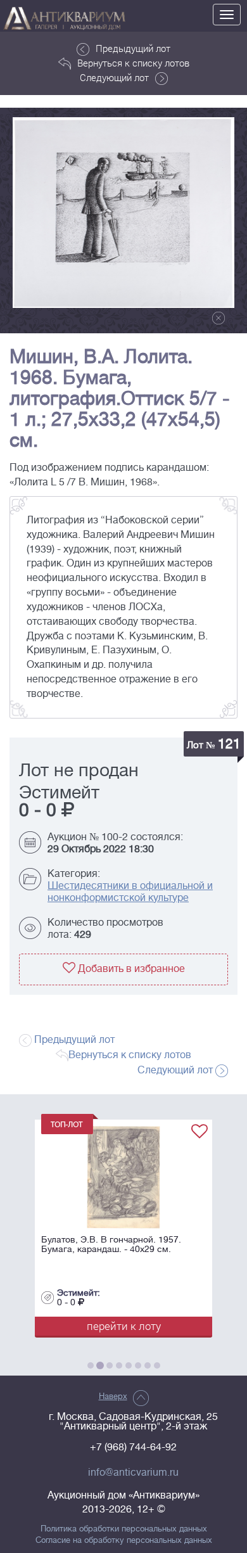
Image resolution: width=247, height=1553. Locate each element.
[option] (123, 212)
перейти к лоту (121, 1326)
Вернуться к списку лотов (133, 62)
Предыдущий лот (133, 48)
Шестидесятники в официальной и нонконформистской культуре (130, 892)
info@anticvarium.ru (133, 1472)
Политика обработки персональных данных (124, 1529)
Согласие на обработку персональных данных (123, 1540)
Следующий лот (114, 77)
